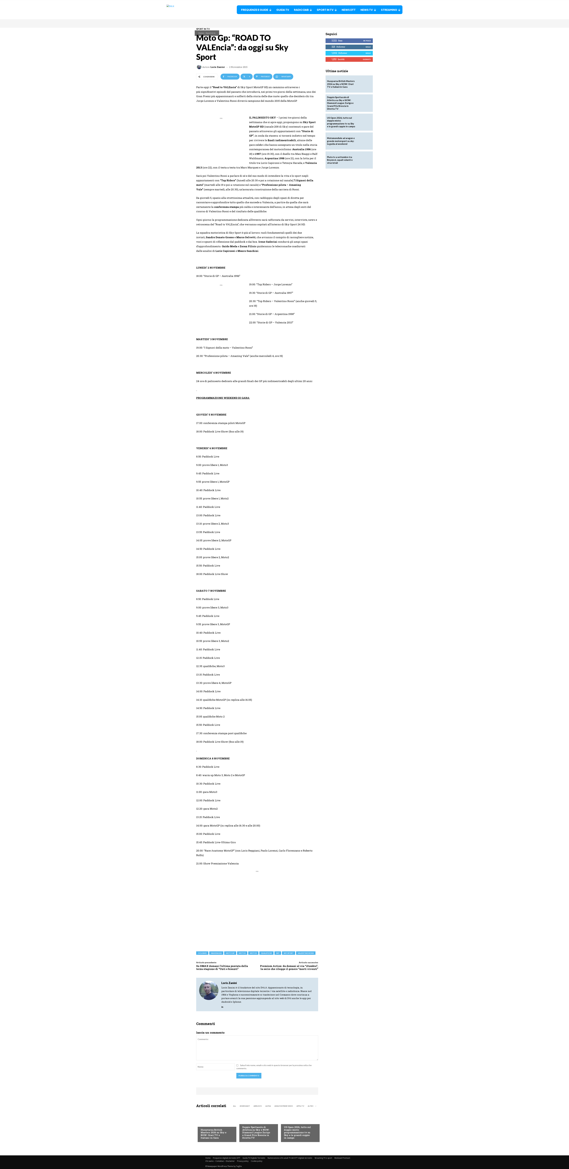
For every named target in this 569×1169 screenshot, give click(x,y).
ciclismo (202, 953)
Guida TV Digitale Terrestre (254, 1158)
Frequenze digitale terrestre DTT (226, 1158)
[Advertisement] (221, 140)
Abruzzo (258, 1106)
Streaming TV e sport (323, 1158)
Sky (277, 953)
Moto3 (253, 953)
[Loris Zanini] (199, 67)
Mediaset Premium (342, 1158)
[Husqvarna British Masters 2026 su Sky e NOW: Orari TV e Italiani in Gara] (215, 1126)
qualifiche (266, 953)
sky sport (289, 953)
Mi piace (367, 41)
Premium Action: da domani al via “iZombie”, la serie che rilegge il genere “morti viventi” (289, 967)
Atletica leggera (251, 1121)
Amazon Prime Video (283, 1106)
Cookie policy (256, 1161)
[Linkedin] (222, 1006)
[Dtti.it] (185, 10)
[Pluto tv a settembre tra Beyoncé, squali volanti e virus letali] (364, 160)
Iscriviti (367, 59)
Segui (368, 47)
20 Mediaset (245, 1106)
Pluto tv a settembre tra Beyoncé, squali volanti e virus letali (340, 160)
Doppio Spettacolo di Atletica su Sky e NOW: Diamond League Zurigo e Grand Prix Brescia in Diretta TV (256, 1132)
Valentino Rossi (306, 953)
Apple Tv (300, 1106)
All (234, 1106)
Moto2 (242, 953)
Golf (203, 1124)
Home (201, 33)
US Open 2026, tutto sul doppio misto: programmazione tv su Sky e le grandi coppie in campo (297, 1132)
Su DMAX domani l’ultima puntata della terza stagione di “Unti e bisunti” (222, 967)
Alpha (268, 1106)
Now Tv (288, 1121)
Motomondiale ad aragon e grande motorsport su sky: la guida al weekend (341, 141)
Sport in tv (210, 33)
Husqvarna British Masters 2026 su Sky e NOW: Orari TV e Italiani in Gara (213, 1133)
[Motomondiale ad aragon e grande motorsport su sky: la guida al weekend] (364, 141)
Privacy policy (242, 1161)
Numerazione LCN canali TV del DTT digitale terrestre (290, 1158)
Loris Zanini (217, 67)
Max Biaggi (216, 953)
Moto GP (230, 953)
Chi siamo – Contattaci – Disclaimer (220, 1161)
